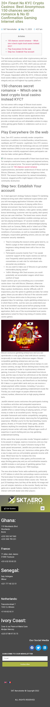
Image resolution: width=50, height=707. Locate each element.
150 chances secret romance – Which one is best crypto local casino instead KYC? (23, 43)
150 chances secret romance (25, 167)
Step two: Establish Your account (21, 52)
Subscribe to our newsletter (17, 654)
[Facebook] (32, 648)
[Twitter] (38, 648)
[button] (9, 508)
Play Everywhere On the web (19, 49)
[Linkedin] (45, 648)
